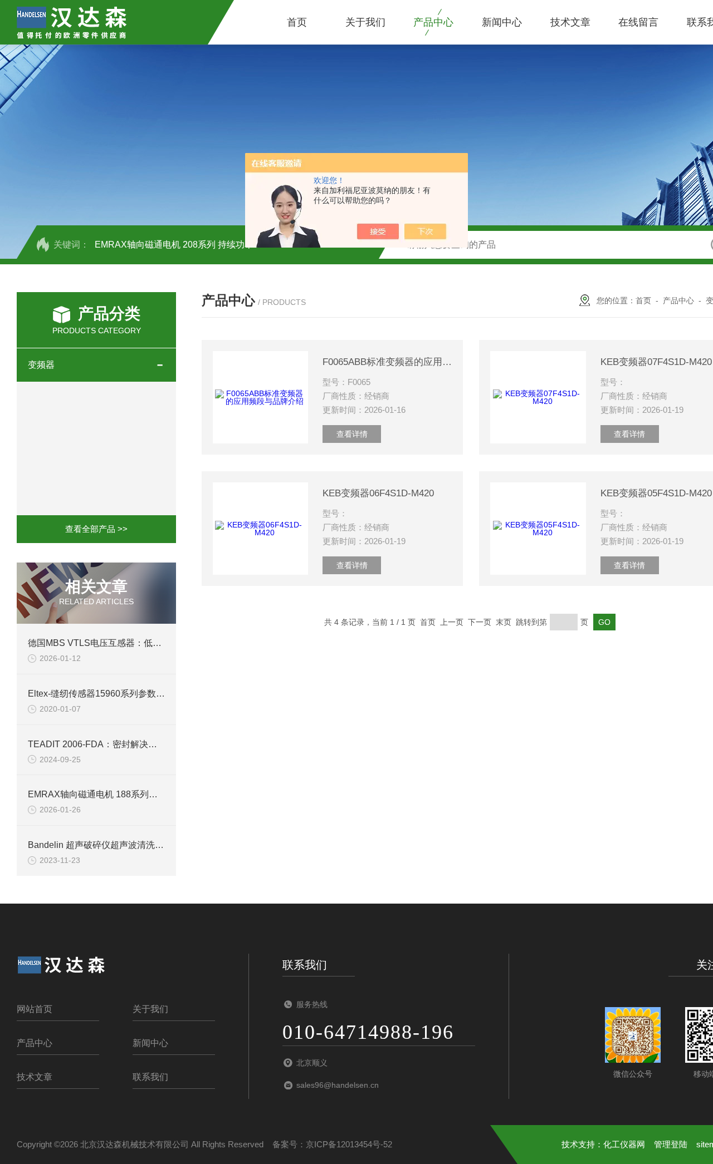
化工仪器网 (624, 1144)
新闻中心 (502, 22)
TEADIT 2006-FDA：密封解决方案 (97, 744)
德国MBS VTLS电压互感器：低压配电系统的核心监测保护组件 (152, 643)
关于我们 (365, 22)
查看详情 (352, 434)
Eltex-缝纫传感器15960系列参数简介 (101, 693)
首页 (297, 22)
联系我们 (150, 1077)
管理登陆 (670, 1144)
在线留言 (638, 22)
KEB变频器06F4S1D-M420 (378, 493)
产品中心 (433, 22)
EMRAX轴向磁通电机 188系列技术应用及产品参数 (128, 794)
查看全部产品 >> (96, 529)
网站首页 (34, 1009)
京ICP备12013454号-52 (349, 1144)
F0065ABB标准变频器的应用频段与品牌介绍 (387, 362)
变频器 (41, 364)
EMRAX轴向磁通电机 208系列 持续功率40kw (185, 244)
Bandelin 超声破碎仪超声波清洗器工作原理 (113, 845)
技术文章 (570, 22)
